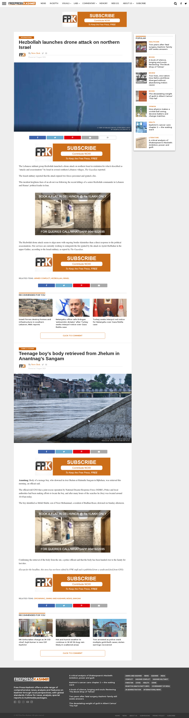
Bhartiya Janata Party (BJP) (137, 686)
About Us (127, 3)
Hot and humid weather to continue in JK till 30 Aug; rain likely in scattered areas (70, 642)
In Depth (54, 3)
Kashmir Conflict (143, 679)
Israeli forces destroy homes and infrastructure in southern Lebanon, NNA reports (35, 322)
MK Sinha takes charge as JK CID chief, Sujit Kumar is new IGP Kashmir (34, 642)
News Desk (35, 53)
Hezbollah (56, 278)
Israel (66, 278)
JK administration (133, 690)
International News (152, 690)
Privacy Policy (159, 715)
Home (117, 715)
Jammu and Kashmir (56, 598)
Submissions (145, 715)
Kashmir (154, 676)
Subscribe (141, 3)
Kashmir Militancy (160, 679)
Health (146, 683)
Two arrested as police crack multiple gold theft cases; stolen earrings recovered (108, 642)
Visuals (65, 3)
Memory (103, 3)
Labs (76, 3)
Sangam (77, 598)
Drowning (39, 598)
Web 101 (115, 3)
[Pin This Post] (72, 136)
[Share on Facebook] (37, 136)
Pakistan (129, 683)
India (163, 676)
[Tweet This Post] (54, 136)
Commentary (88, 3)
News (43, 3)
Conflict (129, 679)
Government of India (161, 686)
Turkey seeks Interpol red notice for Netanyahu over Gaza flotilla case (109, 322)
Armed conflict (42, 278)
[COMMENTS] (107, 136)
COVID (138, 683)
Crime (154, 683)
